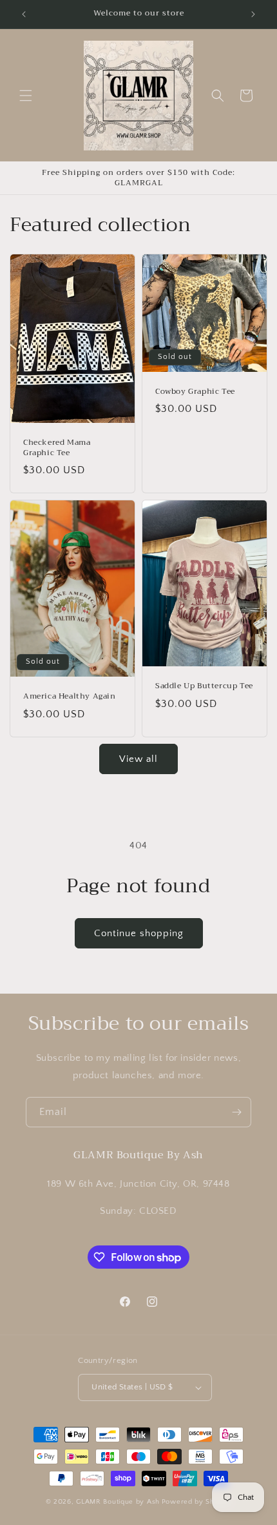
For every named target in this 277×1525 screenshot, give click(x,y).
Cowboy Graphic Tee (195, 392)
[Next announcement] (253, 14)
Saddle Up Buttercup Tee (204, 687)
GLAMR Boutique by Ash (118, 1502)
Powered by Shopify (197, 1502)
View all (138, 758)
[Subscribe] (236, 1112)
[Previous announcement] (24, 14)
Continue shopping (139, 933)
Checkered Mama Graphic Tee (56, 448)
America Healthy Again (69, 697)
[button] (26, 95)
